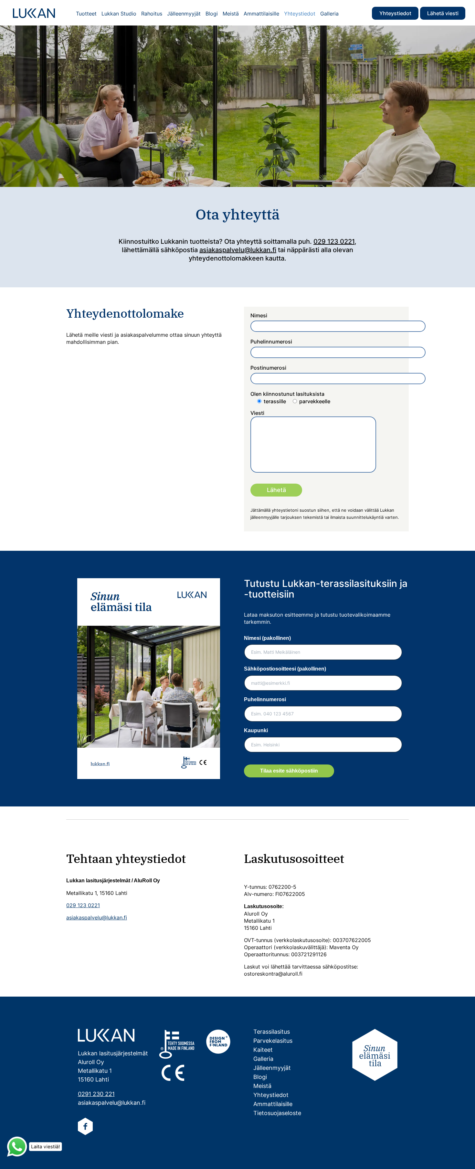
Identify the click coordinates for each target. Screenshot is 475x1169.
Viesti (257, 413)
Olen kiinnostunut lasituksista (290, 398)
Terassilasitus (271, 1031)
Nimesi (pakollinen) (267, 638)
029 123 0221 (333, 241)
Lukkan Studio (118, 13)
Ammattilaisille (261, 13)
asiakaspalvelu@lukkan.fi (237, 250)
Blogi (212, 13)
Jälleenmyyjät (184, 13)
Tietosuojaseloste (277, 1113)
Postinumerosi (268, 367)
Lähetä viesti (443, 13)
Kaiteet (263, 1049)
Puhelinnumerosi (271, 341)
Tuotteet (86, 13)
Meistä (231, 13)
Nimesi (258, 315)
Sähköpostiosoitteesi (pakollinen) (285, 669)
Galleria (329, 13)
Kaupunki (256, 730)
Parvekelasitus (272, 1040)
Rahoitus (151, 13)
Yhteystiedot (395, 13)
